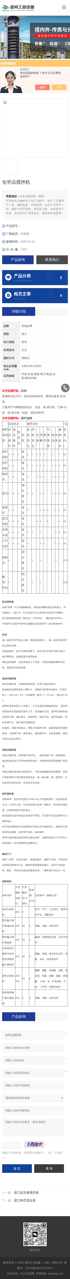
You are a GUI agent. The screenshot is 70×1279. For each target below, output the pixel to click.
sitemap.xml (55, 1273)
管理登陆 (41, 1273)
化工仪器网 (27, 1273)
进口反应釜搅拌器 (26, 1192)
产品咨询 (18, 260)
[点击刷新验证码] (34, 1144)
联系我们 (52, 260)
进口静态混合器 (25, 1200)
